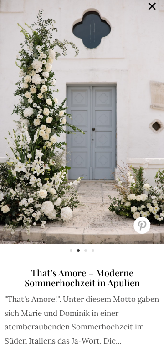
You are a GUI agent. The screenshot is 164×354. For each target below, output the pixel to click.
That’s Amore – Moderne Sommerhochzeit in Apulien (82, 277)
